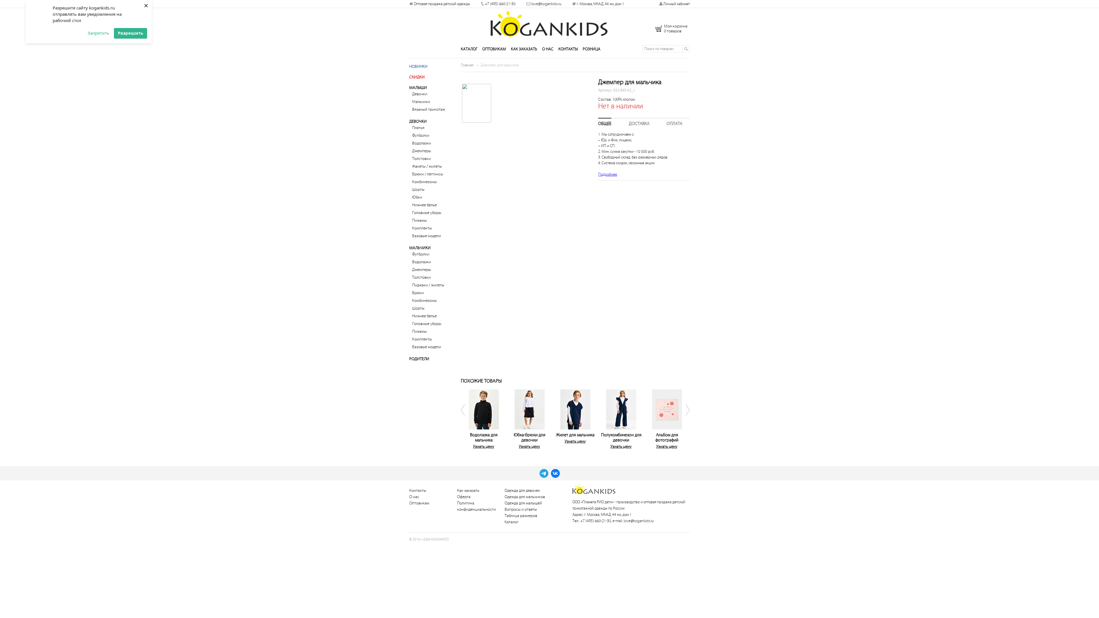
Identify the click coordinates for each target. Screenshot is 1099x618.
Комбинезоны (424, 181)
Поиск (685, 48)
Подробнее (607, 174)
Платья (418, 127)
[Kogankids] (549, 24)
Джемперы (421, 150)
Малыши (418, 87)
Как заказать (524, 49)
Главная (467, 65)
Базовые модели (426, 235)
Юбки (417, 197)
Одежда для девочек (522, 490)
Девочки (419, 94)
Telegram (543, 473)
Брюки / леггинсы (427, 174)
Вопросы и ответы (521, 509)
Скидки (417, 77)
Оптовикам (494, 49)
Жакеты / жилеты (427, 166)
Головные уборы (426, 212)
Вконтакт (555, 473)
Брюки (418, 292)
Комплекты (422, 228)
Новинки (418, 66)
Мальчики (421, 101)
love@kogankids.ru (546, 3)
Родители (419, 358)
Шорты (418, 189)
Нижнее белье (424, 205)
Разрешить (130, 33)
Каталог (469, 49)
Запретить (98, 33)
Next (684, 418)
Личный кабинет (676, 3)
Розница (591, 49)
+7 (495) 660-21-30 (500, 3)
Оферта (464, 496)
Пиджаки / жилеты (428, 285)
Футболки (420, 135)
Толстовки (421, 158)
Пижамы (419, 220)
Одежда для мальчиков (525, 496)
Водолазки (421, 143)
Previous (466, 418)
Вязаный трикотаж (428, 109)
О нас (548, 49)
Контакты (568, 49)
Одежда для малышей (523, 503)
